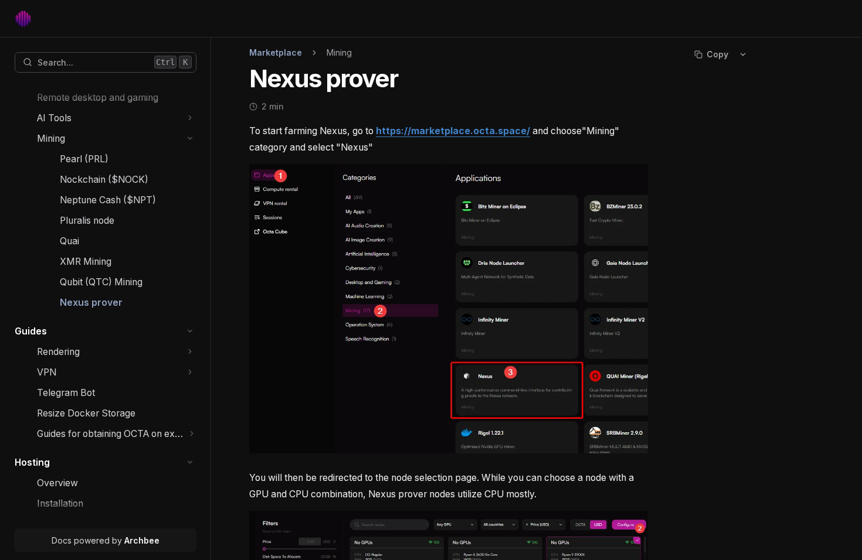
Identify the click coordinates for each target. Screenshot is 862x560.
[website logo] (23, 18)
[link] (116, 97)
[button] (190, 118)
